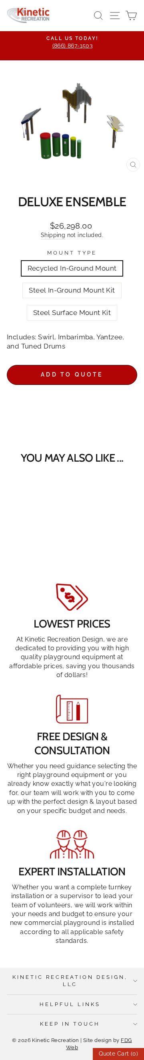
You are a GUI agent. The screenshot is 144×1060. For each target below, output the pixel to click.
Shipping (53, 235)
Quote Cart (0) (118, 1053)
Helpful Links (70, 1004)
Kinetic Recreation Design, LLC (70, 981)
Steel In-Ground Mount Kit (72, 290)
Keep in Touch (70, 1024)
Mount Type (72, 253)
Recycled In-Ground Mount (72, 268)
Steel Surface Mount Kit (72, 313)
